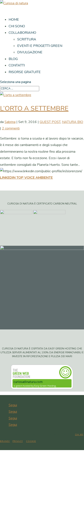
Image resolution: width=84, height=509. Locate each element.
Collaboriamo (22, 32)
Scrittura (26, 39)
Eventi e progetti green (39, 45)
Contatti (17, 65)
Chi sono (17, 26)
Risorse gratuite (25, 72)
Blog (13, 59)
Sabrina (10, 122)
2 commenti (11, 128)
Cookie (31, 441)
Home (14, 19)
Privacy (17, 441)
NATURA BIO (72, 122)
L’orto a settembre (34, 108)
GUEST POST (50, 122)
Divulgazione (29, 52)
